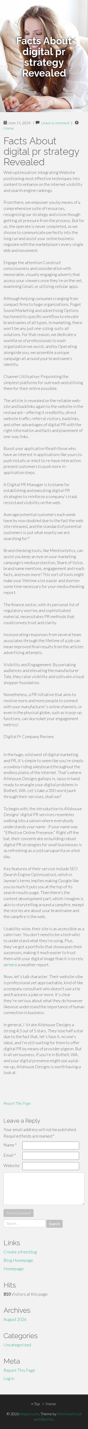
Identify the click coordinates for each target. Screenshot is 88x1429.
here (13, 964)
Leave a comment (55, 122)
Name (10, 1144)
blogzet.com (29, 1413)
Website (11, 1165)
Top (36, 1403)
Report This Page (17, 1103)
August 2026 (15, 1319)
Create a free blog (20, 1251)
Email (10, 1155)
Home (9, 128)
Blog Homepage (18, 1260)
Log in (9, 1378)
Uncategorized (17, 1344)
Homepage (14, 1268)
